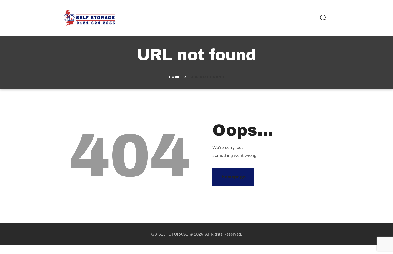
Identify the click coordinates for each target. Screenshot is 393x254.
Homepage (234, 177)
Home (175, 77)
